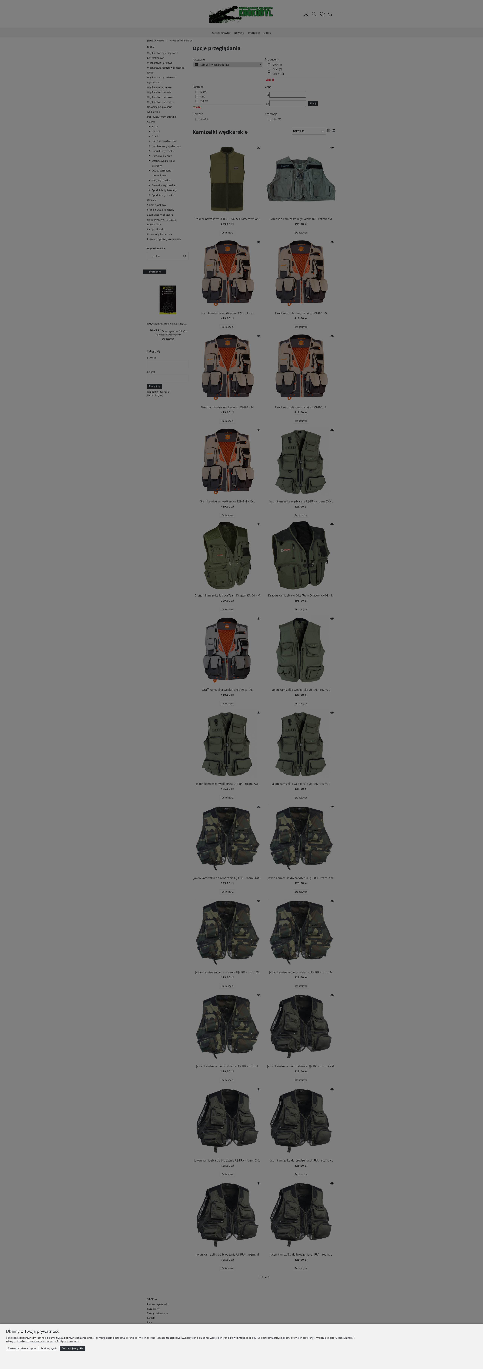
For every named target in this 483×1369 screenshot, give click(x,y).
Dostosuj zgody (49, 1348)
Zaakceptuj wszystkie (72, 1348)
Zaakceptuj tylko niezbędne (22, 1348)
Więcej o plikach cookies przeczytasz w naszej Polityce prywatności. (43, 1341)
